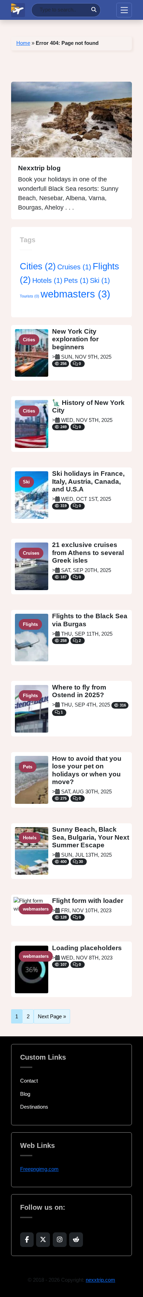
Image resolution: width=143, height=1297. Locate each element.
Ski (100, 280)
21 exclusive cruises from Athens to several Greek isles (88, 552)
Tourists (29, 296)
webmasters (75, 294)
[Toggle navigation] (124, 10)
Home (23, 43)
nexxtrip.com (100, 1280)
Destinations (34, 1107)
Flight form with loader (87, 900)
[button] (27, 1239)
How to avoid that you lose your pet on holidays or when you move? (86, 770)
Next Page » (52, 1016)
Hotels (47, 280)
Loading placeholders (87, 948)
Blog (25, 1094)
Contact (29, 1081)
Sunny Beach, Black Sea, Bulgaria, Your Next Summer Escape (90, 837)
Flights (30, 624)
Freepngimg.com (39, 1169)
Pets (76, 280)
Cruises (74, 267)
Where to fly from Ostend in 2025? (79, 691)
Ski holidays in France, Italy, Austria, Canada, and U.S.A (88, 481)
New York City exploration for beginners (75, 339)
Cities (38, 266)
